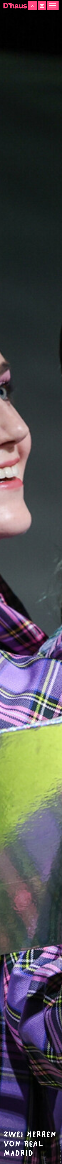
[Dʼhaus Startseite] (15, 5)
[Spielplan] (42, 5)
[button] (32, 5)
